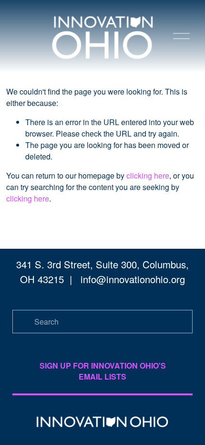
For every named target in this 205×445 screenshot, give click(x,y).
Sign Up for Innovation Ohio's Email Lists (103, 371)
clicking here (147, 175)
